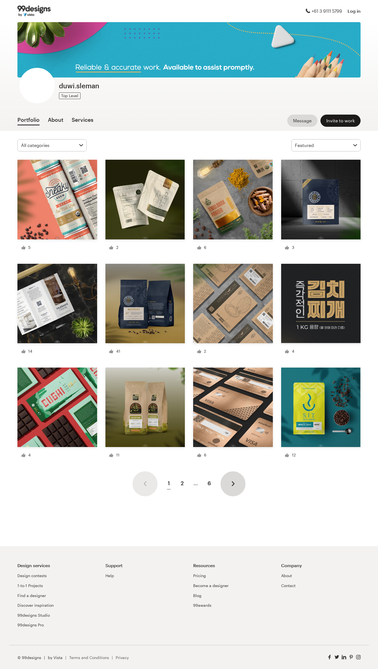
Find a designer (31, 595)
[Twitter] (337, 657)
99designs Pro (30, 624)
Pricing (199, 575)
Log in (354, 11)
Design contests (32, 575)
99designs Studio (33, 615)
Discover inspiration (35, 605)
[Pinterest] (351, 657)
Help (109, 575)
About (286, 575)
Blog (197, 595)
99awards (202, 605)
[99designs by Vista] (34, 11)
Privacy (122, 657)
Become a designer (211, 585)
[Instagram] (358, 657)
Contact (288, 585)
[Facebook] (329, 657)
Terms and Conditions (89, 657)
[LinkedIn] (344, 657)
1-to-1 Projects (30, 585)
